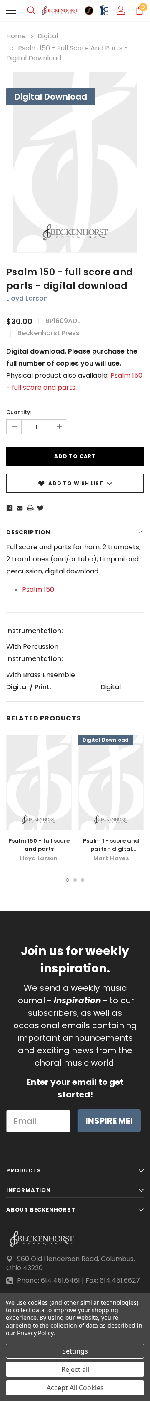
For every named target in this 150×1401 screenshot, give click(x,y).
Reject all (75, 1369)
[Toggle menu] (11, 10)
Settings (75, 1351)
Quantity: (18, 412)
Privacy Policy (35, 1333)
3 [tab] (82, 880)
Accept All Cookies (75, 1387)
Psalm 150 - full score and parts (39, 845)
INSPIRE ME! (109, 1121)
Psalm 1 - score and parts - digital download (111, 849)
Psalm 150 (38, 589)
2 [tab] (75, 880)
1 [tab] (67, 880)
